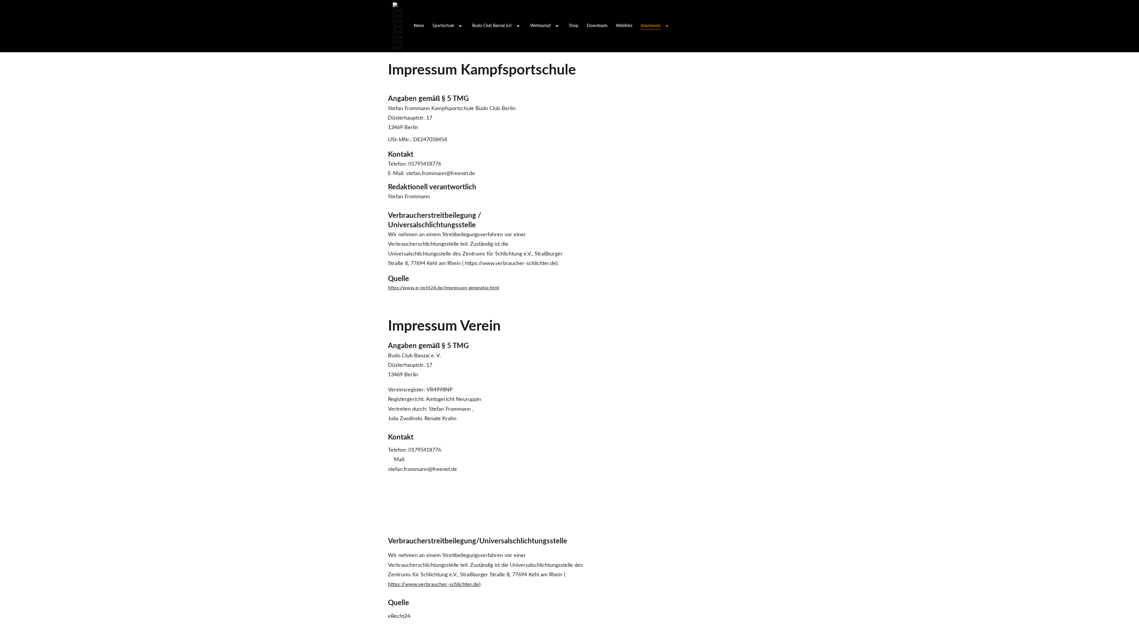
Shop (573, 26)
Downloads (597, 26)
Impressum (651, 26)
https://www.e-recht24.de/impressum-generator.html (443, 287)
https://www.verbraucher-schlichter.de (433, 584)
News (419, 26)
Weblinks (624, 26)
